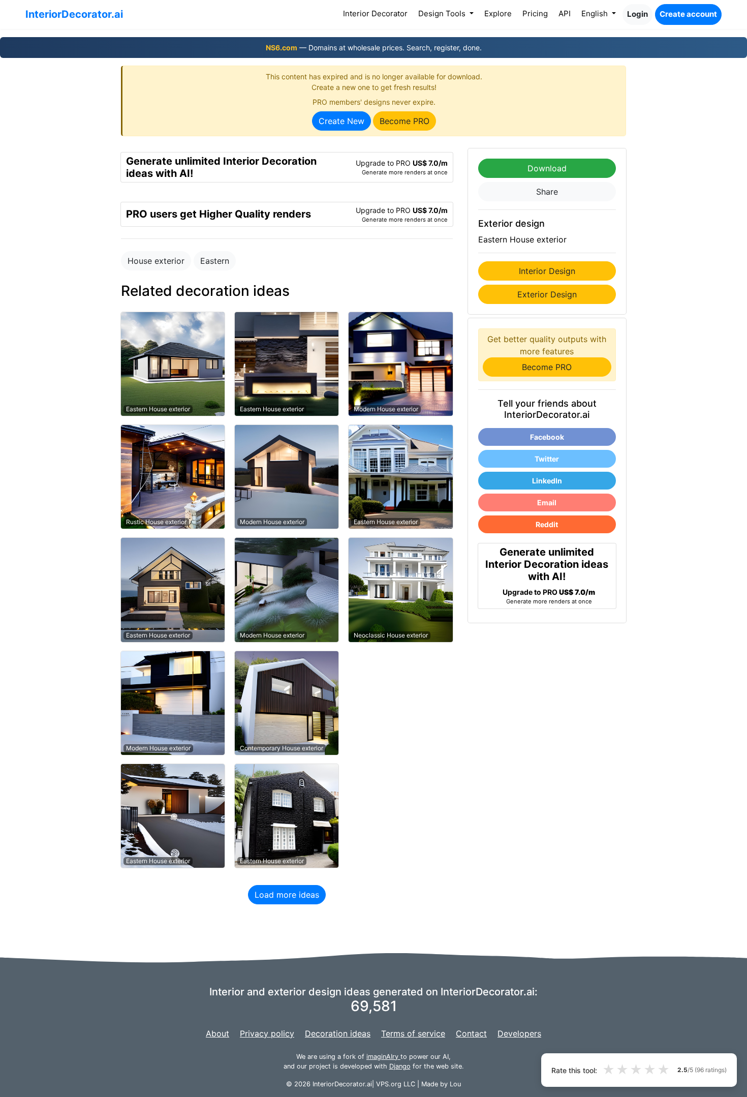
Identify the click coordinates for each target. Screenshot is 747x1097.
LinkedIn (547, 480)
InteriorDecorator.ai (74, 14)
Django (400, 1066)
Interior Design (547, 271)
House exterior (156, 261)
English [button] (595, 13)
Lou (455, 1084)
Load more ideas (287, 895)
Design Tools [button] (443, 13)
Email (546, 502)
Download (547, 168)
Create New (341, 121)
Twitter (547, 458)
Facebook (547, 437)
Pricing (535, 13)
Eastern (214, 261)
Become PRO (404, 121)
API (564, 13)
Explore (498, 13)
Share (547, 192)
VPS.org (388, 1084)
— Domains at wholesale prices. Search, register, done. (374, 47)
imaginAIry (383, 1056)
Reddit (547, 524)
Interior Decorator (377, 13)
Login (637, 14)
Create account (688, 14)
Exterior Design (547, 294)
